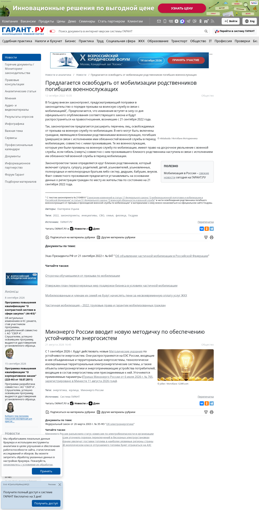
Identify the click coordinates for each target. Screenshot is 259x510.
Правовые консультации (14, 82)
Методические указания (126, 351)
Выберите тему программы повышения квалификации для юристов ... (18, 418)
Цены (61, 21)
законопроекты (70, 215)
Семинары (87, 21)
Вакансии (28, 21)
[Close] (59, 484)
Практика (86, 41)
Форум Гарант (14, 174)
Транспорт (179, 41)
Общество (198, 41)
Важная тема (14, 131)
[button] (234, 31)
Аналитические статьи (20, 91)
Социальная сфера (120, 41)
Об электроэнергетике (120, 424)
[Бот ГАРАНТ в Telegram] (194, 21)
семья (109, 215)
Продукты (46, 21)
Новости (11, 57)
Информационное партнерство (17, 165)
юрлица (74, 390)
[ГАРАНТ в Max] (182, 21)
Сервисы (11, 138)
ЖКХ (141, 41)
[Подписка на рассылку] (159, 21)
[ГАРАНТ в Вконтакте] (171, 21)
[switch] (52, 31)
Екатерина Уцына (68, 209)
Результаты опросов (19, 117)
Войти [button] (233, 21)
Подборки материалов (20, 182)
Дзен (96, 228)
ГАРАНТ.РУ (66, 222)
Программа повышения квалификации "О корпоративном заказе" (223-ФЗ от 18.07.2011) (20, 374)
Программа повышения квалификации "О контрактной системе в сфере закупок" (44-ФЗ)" (20, 308)
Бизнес (70, 41)
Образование (157, 41)
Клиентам (135, 21)
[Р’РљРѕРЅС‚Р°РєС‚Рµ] (202, 229)
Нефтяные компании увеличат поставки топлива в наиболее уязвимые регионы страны (99, 441)
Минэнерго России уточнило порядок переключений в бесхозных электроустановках (97, 437)
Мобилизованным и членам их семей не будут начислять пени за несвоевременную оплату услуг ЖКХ (116, 295)
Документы (12, 156)
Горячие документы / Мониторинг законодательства (19, 68)
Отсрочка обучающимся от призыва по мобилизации (82, 276)
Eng (252, 21)
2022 (56, 215)
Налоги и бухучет (48, 41)
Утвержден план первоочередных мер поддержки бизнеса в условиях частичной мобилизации (111, 285)
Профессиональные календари (19, 147)
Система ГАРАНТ (70, 396)
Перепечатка (206, 222)
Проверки (242, 41)
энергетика (60, 390)
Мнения (10, 98)
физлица (121, 215)
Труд (100, 41)
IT (210, 41)
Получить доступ (46, 503)
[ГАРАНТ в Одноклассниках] (200, 21)
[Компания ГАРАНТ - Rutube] (206, 21)
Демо (72, 21)
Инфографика (14, 124)
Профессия (223, 41)
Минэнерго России (92, 390)
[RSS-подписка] (212, 21)
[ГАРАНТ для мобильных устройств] (165, 21)
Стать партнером (111, 21)
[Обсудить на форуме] (206, 237)
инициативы (89, 215)
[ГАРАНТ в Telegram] (188, 21)
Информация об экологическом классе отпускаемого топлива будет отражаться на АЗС (98, 445)
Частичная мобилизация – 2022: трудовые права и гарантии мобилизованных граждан (105, 305)
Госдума (133, 215)
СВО (101, 215)
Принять (46, 471)
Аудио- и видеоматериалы (17, 107)
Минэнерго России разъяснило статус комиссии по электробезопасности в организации (99, 433)
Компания (10, 21)
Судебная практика (17, 41)
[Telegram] (211, 229)
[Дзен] (176, 21)
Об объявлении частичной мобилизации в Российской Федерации (161, 256)
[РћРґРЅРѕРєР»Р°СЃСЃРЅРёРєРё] (207, 229)
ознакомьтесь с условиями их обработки (28, 464)
